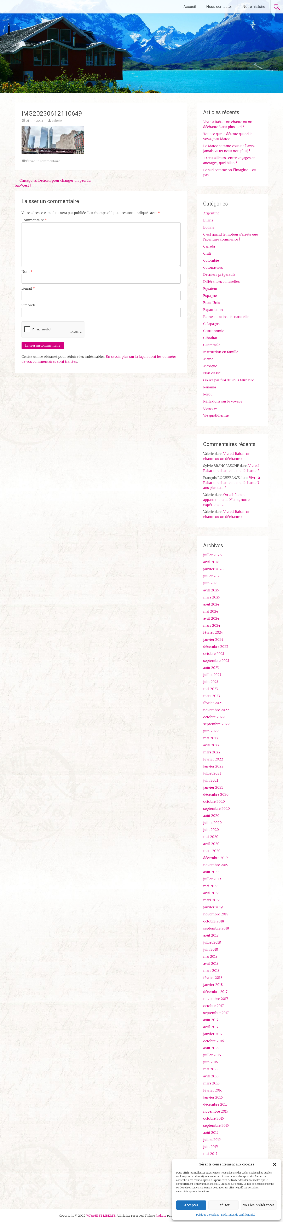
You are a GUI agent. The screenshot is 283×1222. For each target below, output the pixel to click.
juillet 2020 (212, 823)
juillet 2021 (212, 773)
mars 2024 (211, 625)
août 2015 (210, 1132)
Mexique (210, 366)
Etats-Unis (211, 303)
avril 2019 (211, 893)
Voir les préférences (259, 1205)
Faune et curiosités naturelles (226, 317)
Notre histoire (254, 6)
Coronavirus (213, 267)
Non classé (212, 373)
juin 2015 (210, 1147)
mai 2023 (210, 689)
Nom (27, 272)
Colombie (211, 260)
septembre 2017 (216, 1013)
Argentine (211, 213)
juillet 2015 (212, 1139)
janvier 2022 (213, 766)
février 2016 (212, 1090)
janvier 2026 (213, 569)
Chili (207, 253)
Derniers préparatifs (219, 274)
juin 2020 (211, 830)
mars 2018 (211, 970)
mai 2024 (210, 611)
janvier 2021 (213, 787)
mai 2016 (210, 1069)
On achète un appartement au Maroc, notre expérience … (226, 500)
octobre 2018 (213, 921)
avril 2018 (211, 963)
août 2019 (211, 872)
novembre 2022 (216, 710)
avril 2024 (211, 618)
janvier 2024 (213, 639)
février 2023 (213, 703)
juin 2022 (211, 731)
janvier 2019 (213, 907)
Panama (209, 387)
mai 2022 (210, 738)
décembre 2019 (215, 858)
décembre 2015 (215, 1104)
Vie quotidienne (216, 415)
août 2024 (211, 604)
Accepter (191, 1205)
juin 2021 (210, 780)
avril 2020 (211, 844)
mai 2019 (210, 886)
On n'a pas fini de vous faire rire (228, 380)
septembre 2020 (216, 808)
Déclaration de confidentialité (238, 1214)
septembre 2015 (216, 1125)
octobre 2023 (213, 653)
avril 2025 (211, 590)
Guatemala (211, 345)
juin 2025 (210, 583)
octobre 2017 (213, 1006)
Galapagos (211, 324)
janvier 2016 (213, 1097)
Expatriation (213, 310)
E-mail (28, 288)
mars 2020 (211, 851)
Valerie (57, 121)
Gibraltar (210, 338)
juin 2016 (210, 1062)
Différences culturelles (221, 281)
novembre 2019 (215, 865)
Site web (28, 305)
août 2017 (210, 1020)
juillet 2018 (212, 942)
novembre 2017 (215, 999)
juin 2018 (210, 949)
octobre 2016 (213, 1041)
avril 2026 (211, 562)
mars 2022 (211, 752)
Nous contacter (219, 6)
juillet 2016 (212, 1055)
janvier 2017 (213, 1034)
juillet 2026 (212, 555)
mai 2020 (210, 837)
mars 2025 (211, 597)
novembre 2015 (215, 1111)
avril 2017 (210, 1027)
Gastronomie (213, 331)
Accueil (190, 6)
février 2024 (213, 632)
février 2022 (213, 759)
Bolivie (208, 227)
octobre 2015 (213, 1118)
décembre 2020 (216, 794)
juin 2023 (210, 682)
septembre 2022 (216, 724)
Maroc (208, 359)
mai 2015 (210, 1154)
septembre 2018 (216, 928)
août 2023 (211, 668)
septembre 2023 (216, 661)
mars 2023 (211, 696)
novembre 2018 (215, 914)
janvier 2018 (213, 985)
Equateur (210, 288)
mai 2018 (210, 956)
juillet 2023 (212, 675)
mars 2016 (211, 1083)
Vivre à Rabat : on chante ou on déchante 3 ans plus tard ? (231, 483)
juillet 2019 (212, 879)
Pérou (208, 394)
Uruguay (210, 408)
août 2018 (211, 935)
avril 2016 (211, 1076)
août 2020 (211, 815)
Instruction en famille (220, 352)
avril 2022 (211, 745)
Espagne (210, 296)
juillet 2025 (212, 576)
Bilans (208, 220)
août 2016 (211, 1048)
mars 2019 (211, 900)
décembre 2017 (215, 992)
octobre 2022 (214, 717)
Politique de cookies (207, 1214)
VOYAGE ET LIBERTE (39, 6)
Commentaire (34, 220)
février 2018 (212, 977)
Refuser (224, 1205)
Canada (209, 246)
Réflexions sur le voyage (222, 401)
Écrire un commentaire (43, 161)
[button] (275, 1164)
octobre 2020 (214, 801)
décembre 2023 (215, 646)
